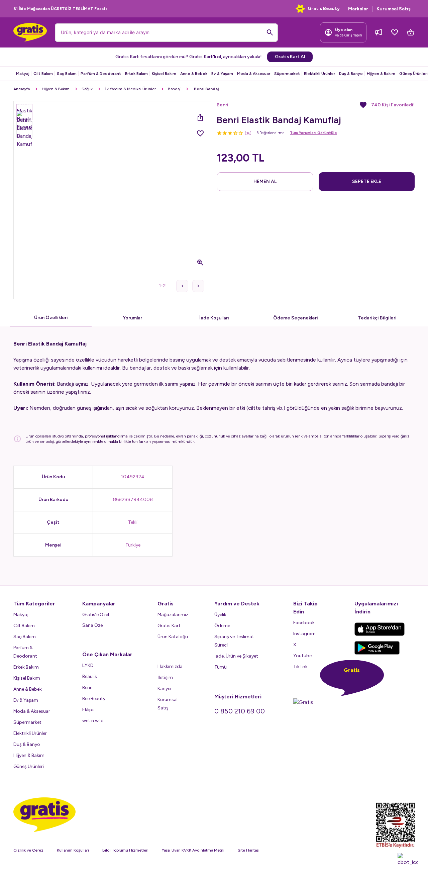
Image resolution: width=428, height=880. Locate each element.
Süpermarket (287, 73)
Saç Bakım (67, 73)
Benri (222, 105)
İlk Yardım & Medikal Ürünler (130, 89)
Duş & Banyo (351, 73)
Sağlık (87, 89)
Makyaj (22, 73)
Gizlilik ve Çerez (28, 850)
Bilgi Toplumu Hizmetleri (125, 850)
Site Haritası (248, 850)
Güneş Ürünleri (413, 73)
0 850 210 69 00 (239, 711)
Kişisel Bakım (164, 73)
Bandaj (174, 89)
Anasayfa (21, 89)
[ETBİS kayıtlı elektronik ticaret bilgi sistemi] (395, 825)
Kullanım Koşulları (73, 850)
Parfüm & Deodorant (101, 73)
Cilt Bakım (43, 73)
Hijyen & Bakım (381, 73)
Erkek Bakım (136, 73)
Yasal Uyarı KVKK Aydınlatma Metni (193, 850)
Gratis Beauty (324, 8)
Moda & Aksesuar (253, 73)
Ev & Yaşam (222, 73)
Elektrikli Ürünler (319, 73)
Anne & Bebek (193, 73)
